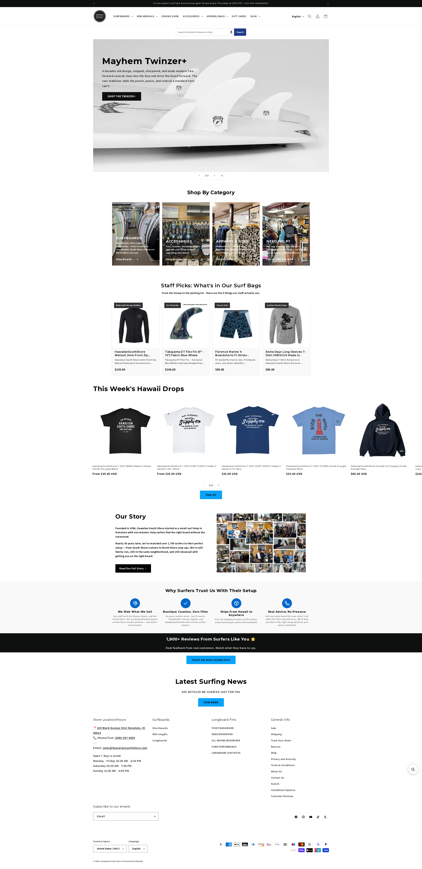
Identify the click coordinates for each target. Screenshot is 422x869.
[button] (123, 16)
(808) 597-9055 (125, 738)
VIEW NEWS (211, 702)
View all (211, 495)
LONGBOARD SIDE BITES (226, 752)
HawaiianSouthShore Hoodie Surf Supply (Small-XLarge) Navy (379, 467)
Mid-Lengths (160, 734)
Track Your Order (281, 740)
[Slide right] (218, 485)
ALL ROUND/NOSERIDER (226, 740)
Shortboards (160, 728)
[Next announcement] (328, 3)
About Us (276, 771)
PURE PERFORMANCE (224, 746)
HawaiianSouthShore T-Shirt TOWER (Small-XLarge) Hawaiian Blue (316, 467)
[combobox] (205, 32)
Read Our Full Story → (133, 568)
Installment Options (283, 790)
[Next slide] (214, 175)
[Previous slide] (199, 175)
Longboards (159, 740)
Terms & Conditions (283, 765)
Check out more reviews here (211, 660)
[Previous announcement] (94, 3)
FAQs (274, 752)
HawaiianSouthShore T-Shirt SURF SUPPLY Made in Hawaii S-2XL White (186, 467)
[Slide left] (203, 485)
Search (240, 32)
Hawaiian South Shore (112, 861)
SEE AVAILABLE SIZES (122, 121)
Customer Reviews (282, 796)
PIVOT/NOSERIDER (223, 728)
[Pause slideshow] (222, 175)
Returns (276, 746)
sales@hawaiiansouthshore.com (125, 748)
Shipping (276, 734)
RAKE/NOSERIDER (222, 734)
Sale (273, 728)
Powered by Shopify (133, 861)
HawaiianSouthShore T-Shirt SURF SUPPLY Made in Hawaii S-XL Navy (251, 467)
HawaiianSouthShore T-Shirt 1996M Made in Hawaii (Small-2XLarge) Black (121, 467)
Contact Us (277, 777)
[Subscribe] (154, 816)
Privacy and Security (283, 759)
